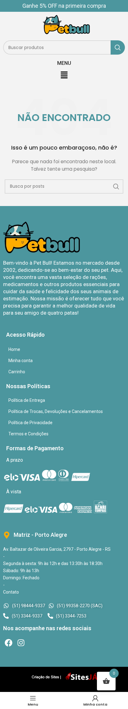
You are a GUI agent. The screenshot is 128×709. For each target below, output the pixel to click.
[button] (64, 75)
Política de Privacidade (30, 422)
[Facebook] (8, 642)
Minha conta (20, 360)
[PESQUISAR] (118, 47)
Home (14, 349)
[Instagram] (21, 642)
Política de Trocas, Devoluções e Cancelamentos (55, 411)
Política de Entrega (26, 400)
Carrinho (16, 371)
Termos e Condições (28, 433)
